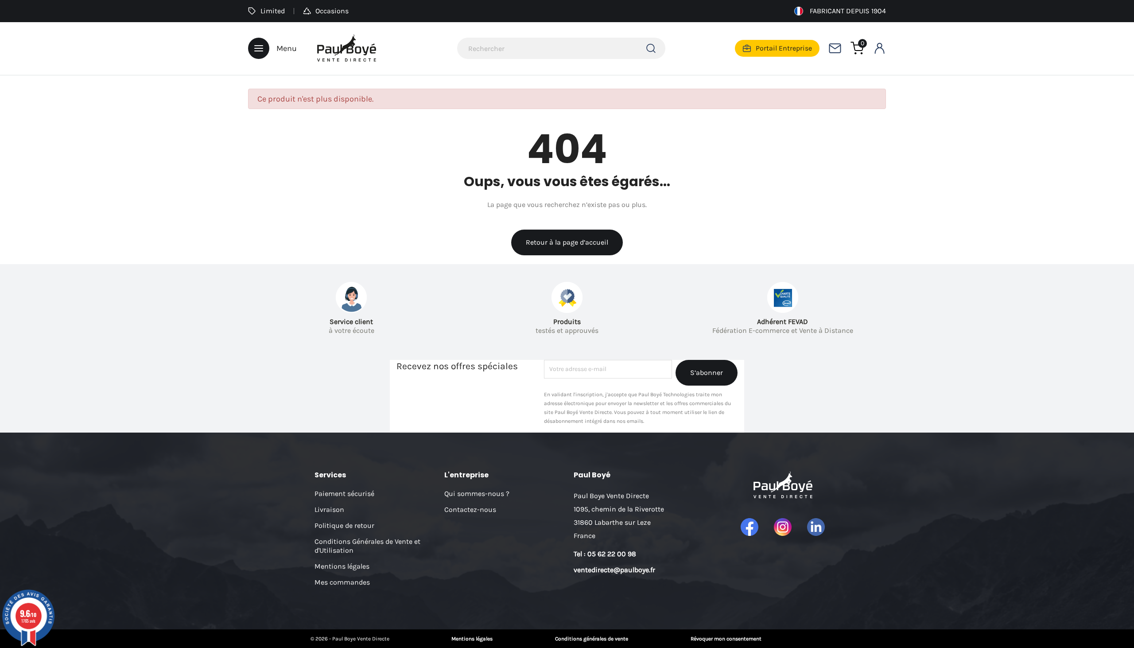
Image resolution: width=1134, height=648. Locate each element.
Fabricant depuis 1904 (848, 11)
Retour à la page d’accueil (567, 242)
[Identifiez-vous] (879, 48)
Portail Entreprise (784, 48)
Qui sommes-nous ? (476, 493)
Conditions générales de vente (591, 639)
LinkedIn (816, 527)
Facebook (749, 527)
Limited (272, 11)
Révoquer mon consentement (726, 639)
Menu (286, 48)
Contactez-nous (470, 509)
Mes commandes (342, 582)
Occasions (332, 11)
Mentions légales (342, 566)
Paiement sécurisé (344, 493)
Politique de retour (344, 525)
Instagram (783, 527)
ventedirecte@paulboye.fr (614, 570)
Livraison (329, 509)
